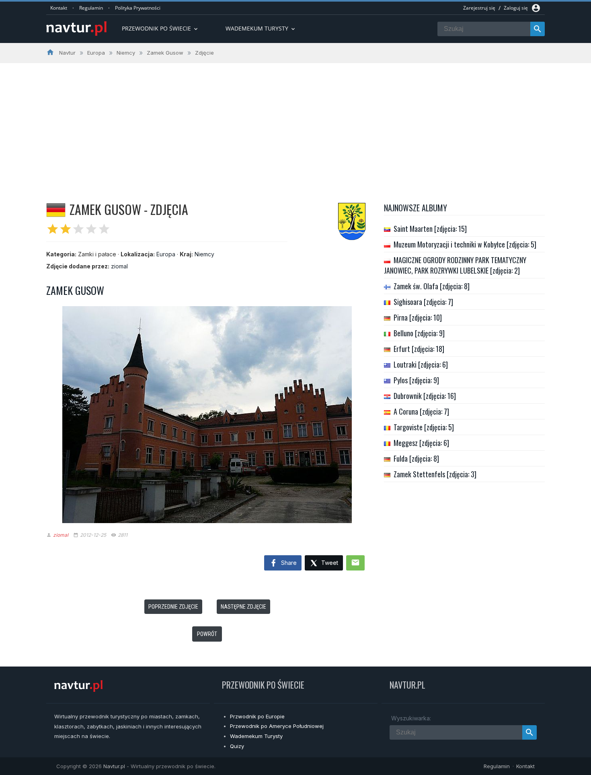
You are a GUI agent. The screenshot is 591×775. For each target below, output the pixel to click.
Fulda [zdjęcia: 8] (416, 458)
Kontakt (58, 7)
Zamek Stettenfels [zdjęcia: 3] (435, 474)
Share (288, 562)
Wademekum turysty (261, 28)
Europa (165, 254)
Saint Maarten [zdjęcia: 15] (430, 228)
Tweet (329, 562)
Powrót (207, 634)
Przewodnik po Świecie (160, 28)
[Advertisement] (295, 123)
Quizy (237, 746)
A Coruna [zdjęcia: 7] (421, 411)
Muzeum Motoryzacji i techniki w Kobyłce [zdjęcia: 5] (465, 244)
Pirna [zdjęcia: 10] (418, 317)
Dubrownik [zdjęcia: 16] (425, 396)
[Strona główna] (76, 29)
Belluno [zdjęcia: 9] (419, 333)
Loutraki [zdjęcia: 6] (421, 364)
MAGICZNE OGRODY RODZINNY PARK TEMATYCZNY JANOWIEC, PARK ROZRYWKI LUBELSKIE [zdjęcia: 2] (455, 265)
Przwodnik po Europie (257, 716)
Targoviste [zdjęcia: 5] (424, 427)
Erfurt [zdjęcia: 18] (419, 349)
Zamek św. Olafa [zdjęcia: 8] (432, 286)
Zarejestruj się (479, 7)
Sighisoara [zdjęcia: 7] (423, 302)
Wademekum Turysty (256, 736)
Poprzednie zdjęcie (173, 606)
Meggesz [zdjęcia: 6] (421, 443)
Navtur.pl (114, 766)
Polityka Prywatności (137, 7)
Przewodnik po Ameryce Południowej (277, 726)
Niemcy (204, 254)
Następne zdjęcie (243, 606)
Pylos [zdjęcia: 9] (416, 380)
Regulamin (91, 7)
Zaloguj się (516, 7)
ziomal (119, 266)
